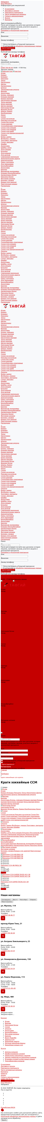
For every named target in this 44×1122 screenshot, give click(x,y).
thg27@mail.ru (6, 3)
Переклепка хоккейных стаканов (17, 1055)
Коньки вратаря (7, 98)
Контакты (8, 20)
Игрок (3, 189)
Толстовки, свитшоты (9, 140)
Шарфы (4, 144)
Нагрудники (5, 82)
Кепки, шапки (6, 137)
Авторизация (6, 50)
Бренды (8, 1036)
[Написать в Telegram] (7, 71)
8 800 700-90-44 (7, 68)
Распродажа (5, 302)
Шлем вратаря (6, 104)
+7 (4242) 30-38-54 (8, 1006)
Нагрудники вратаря (9, 100)
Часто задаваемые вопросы (15, 14)
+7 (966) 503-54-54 (8, 968)
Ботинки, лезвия (7, 180)
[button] (22, 918)
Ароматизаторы (7, 160)
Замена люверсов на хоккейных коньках (20, 1057)
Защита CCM (9, 1039)
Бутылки (4, 151)
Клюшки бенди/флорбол (10, 173)
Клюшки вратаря (7, 97)
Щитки (3, 84)
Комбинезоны (6, 113)
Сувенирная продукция (10, 157)
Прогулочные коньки (9, 184)
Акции (3, 1075)
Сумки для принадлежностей (12, 133)
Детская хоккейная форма (15, 1043)
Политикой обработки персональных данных (18, 1116)
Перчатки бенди (7, 177)
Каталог (4, 1018)
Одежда (4, 251)
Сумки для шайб (7, 131)
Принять (4, 1120)
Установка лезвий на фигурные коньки (20, 1059)
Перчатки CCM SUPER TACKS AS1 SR (15, 882)
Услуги (7, 18)
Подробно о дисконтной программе (14, 30)
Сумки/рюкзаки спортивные (12, 126)
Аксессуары (5, 93)
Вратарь (4, 207)
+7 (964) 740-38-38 (8, 933)
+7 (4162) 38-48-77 (8, 915)
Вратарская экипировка (10, 171)
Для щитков (5, 155)
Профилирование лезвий (15, 1054)
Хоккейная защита (12, 1041)
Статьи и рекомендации (14, 16)
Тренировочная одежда (10, 89)
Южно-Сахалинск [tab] (7, 902)
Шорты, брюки (6, 111)
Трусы (3, 80)
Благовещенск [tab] (6, 899)
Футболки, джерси (8, 138)
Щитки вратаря (7, 106)
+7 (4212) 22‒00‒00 (8, 988)
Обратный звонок (8, 1081)
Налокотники (6, 86)
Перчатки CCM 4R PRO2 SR (11, 865)
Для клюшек (6, 149)
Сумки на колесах (8, 118)
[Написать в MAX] (17, 71)
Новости (4, 1073)
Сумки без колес (7, 122)
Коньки (3, 75)
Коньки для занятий (8, 182)
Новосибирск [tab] (24, 899)
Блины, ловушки (7, 95)
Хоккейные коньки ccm (14, 1045)
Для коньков (6, 153)
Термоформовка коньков (14, 1061)
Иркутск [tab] (15, 899)
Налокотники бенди (8, 175)
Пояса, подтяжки (7, 162)
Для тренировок (7, 164)
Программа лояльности (14, 12)
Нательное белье (7, 224)
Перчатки (4, 78)
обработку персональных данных (28, 46)
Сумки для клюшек (8, 128)
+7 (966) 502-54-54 (8, 951)
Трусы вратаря (6, 102)
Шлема (3, 88)
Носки (3, 115)
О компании (9, 9)
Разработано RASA (8, 1107)
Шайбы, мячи (6, 148)
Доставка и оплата (12, 11)
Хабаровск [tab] (33, 899)
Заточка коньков (11, 1052)
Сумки (3, 233)
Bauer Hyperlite (10, 1038)
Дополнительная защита (10, 158)
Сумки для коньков (8, 129)
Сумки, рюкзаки (7, 142)
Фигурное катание (8, 295)
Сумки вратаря (6, 124)
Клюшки (4, 77)
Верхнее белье (6, 109)
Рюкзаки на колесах (8, 120)
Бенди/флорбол (7, 282)
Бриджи (4, 169)
